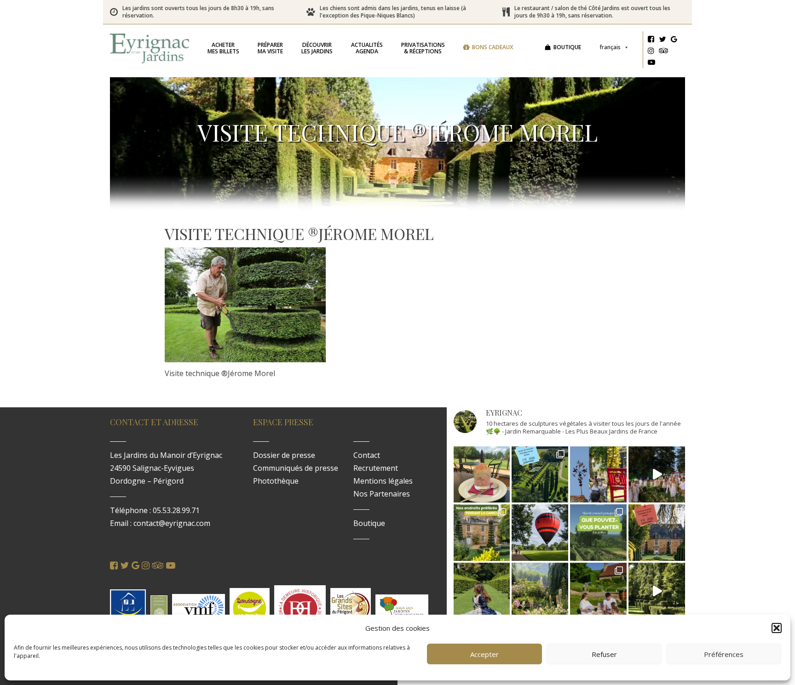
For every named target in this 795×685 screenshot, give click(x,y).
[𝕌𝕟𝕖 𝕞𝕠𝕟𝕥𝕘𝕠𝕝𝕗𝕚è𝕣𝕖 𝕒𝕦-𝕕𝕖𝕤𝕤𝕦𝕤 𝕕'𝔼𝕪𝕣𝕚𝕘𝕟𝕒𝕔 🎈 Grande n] (540, 532)
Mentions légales (383, 481)
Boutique (567, 47)
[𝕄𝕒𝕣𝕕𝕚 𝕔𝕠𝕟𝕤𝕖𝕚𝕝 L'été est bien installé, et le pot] (598, 532)
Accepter (484, 654)
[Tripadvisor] (663, 52)
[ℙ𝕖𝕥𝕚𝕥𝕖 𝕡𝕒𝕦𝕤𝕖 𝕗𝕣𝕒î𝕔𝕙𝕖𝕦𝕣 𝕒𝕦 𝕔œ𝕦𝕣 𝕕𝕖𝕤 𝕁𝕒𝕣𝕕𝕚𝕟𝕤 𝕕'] (482, 474)
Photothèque (276, 481)
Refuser (604, 654)
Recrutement (375, 468)
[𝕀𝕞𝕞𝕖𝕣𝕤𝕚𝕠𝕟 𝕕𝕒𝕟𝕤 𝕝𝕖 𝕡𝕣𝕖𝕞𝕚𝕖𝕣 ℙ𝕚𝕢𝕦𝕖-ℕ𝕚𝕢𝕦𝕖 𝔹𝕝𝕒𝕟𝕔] (656, 474)
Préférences (723, 654)
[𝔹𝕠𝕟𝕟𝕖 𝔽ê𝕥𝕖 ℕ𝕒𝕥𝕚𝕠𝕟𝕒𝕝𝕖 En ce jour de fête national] (598, 474)
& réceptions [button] (423, 48)
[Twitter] (662, 40)
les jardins (317, 48)
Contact (366, 455)
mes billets (223, 48)
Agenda (367, 48)
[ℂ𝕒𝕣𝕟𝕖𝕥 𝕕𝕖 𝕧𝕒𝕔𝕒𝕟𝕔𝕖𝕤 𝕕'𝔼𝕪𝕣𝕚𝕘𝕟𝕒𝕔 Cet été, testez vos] (540, 474)
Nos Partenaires (381, 494)
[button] (776, 628)
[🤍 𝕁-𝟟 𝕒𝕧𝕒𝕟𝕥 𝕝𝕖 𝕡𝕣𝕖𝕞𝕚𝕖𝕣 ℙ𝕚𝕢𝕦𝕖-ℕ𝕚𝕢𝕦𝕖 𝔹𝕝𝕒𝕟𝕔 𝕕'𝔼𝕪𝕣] (598, 591)
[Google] (674, 40)
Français (610, 47)
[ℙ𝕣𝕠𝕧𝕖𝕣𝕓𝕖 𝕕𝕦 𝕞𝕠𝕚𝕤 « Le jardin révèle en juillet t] (540, 591)
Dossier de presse (284, 455)
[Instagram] (651, 52)
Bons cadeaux (492, 47)
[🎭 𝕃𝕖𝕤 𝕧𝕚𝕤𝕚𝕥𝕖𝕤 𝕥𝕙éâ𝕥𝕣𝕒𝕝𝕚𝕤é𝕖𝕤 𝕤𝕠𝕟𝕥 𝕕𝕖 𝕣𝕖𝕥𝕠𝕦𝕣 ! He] (482, 591)
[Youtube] (651, 63)
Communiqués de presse (295, 468)
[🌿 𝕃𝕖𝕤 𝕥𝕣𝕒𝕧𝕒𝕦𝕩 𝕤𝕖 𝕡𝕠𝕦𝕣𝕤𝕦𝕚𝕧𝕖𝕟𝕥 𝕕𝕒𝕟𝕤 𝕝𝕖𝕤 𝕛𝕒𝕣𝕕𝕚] (656, 591)
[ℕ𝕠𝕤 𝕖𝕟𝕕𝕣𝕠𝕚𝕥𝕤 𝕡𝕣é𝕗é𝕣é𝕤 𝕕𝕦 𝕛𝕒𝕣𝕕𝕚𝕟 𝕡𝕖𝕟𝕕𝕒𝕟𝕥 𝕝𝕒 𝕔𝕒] (482, 532)
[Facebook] (651, 40)
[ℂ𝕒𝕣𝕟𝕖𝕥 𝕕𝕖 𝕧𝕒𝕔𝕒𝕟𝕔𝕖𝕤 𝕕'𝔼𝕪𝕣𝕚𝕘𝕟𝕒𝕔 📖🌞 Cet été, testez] (656, 532)
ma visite (270, 48)
